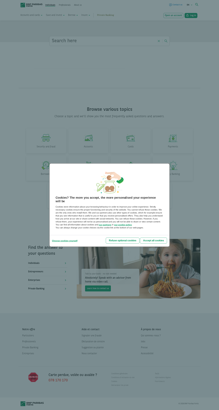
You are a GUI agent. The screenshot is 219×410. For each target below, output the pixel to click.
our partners (105, 225)
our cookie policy (123, 225)
